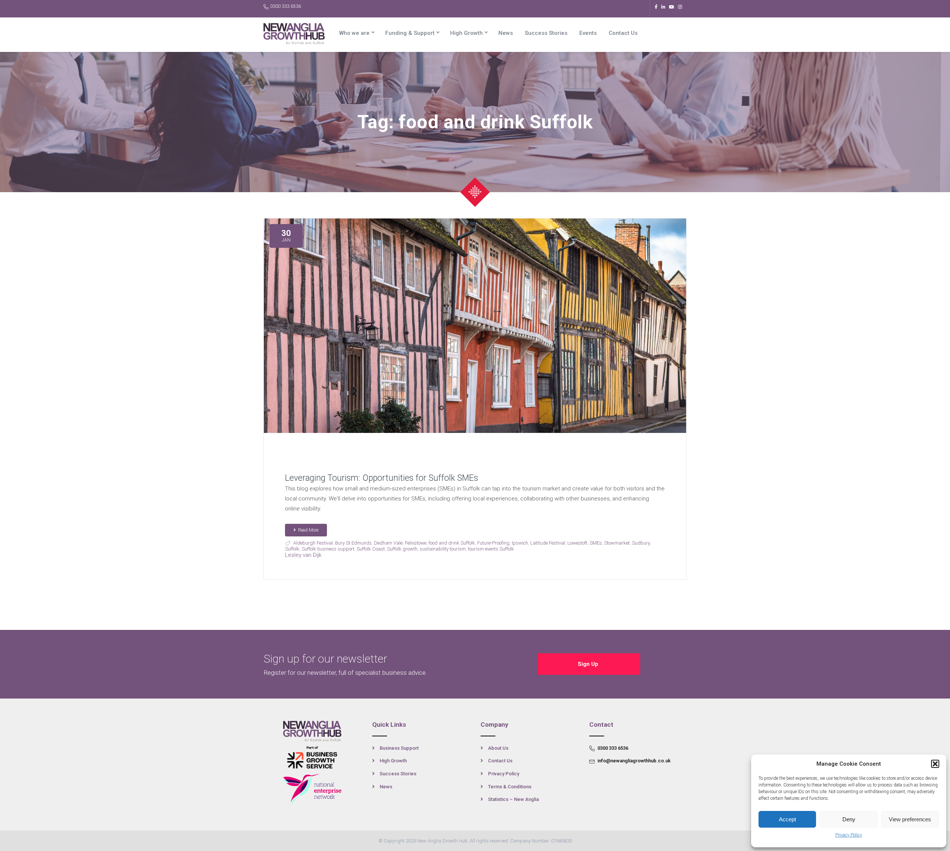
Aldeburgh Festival (313, 543)
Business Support (399, 748)
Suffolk (292, 549)
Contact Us (623, 33)
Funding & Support (410, 33)
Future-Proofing (493, 543)
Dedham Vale (388, 543)
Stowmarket (617, 543)
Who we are (354, 33)
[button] (935, 764)
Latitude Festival (547, 543)
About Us (498, 748)
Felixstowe (415, 543)
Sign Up (589, 664)
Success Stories (546, 33)
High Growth (466, 33)
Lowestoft (577, 543)
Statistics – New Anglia (513, 799)
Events (588, 33)
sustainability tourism (443, 549)
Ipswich (520, 543)
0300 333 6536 (285, 6)
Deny (848, 819)
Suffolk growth (402, 549)
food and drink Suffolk (452, 543)
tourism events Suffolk (491, 549)
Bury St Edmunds (353, 543)
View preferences (910, 819)
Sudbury (641, 543)
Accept (787, 819)
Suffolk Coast (371, 549)
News (505, 33)
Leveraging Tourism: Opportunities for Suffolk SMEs (381, 478)
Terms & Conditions (509, 786)
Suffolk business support (328, 549)
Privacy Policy (848, 835)
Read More (308, 530)
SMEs (596, 543)
